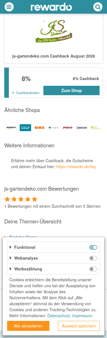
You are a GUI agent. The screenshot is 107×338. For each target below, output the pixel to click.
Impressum (82, 315)
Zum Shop (71, 90)
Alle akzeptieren (28, 326)
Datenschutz (58, 315)
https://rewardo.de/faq (76, 166)
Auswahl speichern (79, 326)
